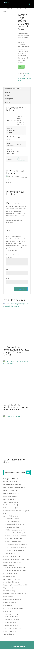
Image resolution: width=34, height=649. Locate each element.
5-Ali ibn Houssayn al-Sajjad (13, 530)
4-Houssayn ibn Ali (11, 527)
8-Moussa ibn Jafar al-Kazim (14, 539)
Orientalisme (7, 597)
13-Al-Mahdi (9, 553)
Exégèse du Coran (10, 616)
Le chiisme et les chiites (10, 562)
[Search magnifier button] (28, 472)
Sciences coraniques (9, 614)
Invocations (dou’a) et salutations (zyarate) (16, 511)
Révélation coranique (11, 628)
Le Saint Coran (8, 565)
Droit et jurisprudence (10, 493)
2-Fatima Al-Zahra (10, 521)
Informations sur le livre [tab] (13, 89)
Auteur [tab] (7, 92)
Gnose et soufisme (9, 502)
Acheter (21, 67)
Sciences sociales (8, 631)
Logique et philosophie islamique (13, 585)
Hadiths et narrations (10, 505)
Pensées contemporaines (11, 599)
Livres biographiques (10, 582)
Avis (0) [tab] (7, 102)
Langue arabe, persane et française (14, 559)
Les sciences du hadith (10, 579)
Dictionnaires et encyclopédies (13, 487)
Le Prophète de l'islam (10, 556)
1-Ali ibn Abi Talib (10, 518)
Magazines (6, 588)
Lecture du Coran (10, 622)
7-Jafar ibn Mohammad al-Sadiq (15, 536)
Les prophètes (7, 576)
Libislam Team (20, 646)
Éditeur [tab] (7, 95)
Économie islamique (9, 499)
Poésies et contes (8, 602)
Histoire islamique (9, 508)
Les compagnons (8, 573)
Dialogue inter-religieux (10, 484)
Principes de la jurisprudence (12, 608)
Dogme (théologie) (9, 490)
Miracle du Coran (10, 625)
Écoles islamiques (9, 496)
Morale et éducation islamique (13, 594)
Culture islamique (9, 481)
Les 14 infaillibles (8, 516)
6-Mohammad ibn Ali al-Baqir (14, 533)
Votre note (10, 255)
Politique (6, 605)
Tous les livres (7, 634)
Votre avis (10, 257)
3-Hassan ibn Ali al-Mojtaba (13, 524)
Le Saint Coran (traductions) (13, 567)
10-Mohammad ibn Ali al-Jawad (15, 545)
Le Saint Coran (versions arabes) (15, 570)
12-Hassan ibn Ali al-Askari (13, 550)
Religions (6, 611)
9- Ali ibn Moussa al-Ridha (13, 542)
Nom (8, 269)
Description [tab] (9, 99)
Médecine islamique (9, 591)
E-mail (8, 279)
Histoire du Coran (10, 619)
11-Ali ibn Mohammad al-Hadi (14, 547)
